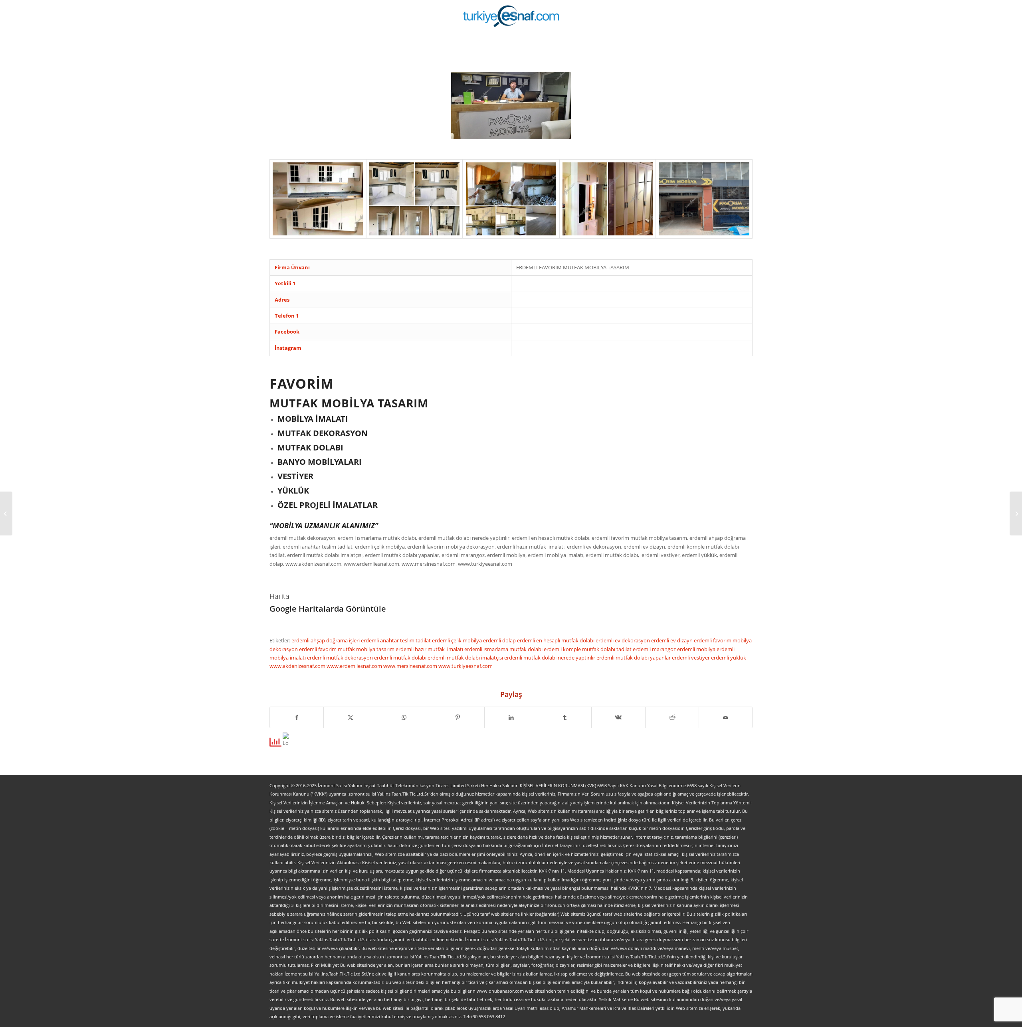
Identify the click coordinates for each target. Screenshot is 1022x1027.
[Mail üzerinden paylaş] (725, 717)
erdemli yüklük (728, 657)
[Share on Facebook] (296, 717)
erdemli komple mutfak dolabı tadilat (588, 649)
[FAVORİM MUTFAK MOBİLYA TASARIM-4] (607, 199)
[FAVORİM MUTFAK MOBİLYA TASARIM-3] (511, 199)
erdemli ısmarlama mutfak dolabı (504, 649)
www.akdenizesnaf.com (298, 666)
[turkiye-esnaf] (511, 16)
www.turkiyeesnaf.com (465, 666)
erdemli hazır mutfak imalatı (430, 649)
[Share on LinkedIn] (511, 717)
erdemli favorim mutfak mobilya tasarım (347, 649)
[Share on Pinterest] (457, 717)
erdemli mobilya (697, 649)
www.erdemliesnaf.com (355, 666)
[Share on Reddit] (672, 717)
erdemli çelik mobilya (457, 640)
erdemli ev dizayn (672, 640)
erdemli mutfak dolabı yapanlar (634, 657)
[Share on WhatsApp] (403, 717)
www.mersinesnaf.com (410, 666)
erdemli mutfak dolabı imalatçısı (466, 657)
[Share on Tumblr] (564, 717)
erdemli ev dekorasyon (623, 640)
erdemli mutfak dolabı (401, 657)
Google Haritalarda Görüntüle (327, 608)
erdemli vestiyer (691, 657)
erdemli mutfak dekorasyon (340, 657)
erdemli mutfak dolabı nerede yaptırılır (550, 657)
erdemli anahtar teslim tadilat (396, 640)
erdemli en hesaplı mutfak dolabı (556, 640)
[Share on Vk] (618, 717)
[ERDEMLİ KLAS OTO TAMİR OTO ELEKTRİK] (6, 513)
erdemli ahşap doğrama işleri (326, 640)
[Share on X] (350, 717)
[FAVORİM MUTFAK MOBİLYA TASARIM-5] (704, 199)
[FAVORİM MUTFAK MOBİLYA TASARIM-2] (414, 199)
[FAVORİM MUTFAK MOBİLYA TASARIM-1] (317, 199)
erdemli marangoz (655, 649)
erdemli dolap (500, 640)
